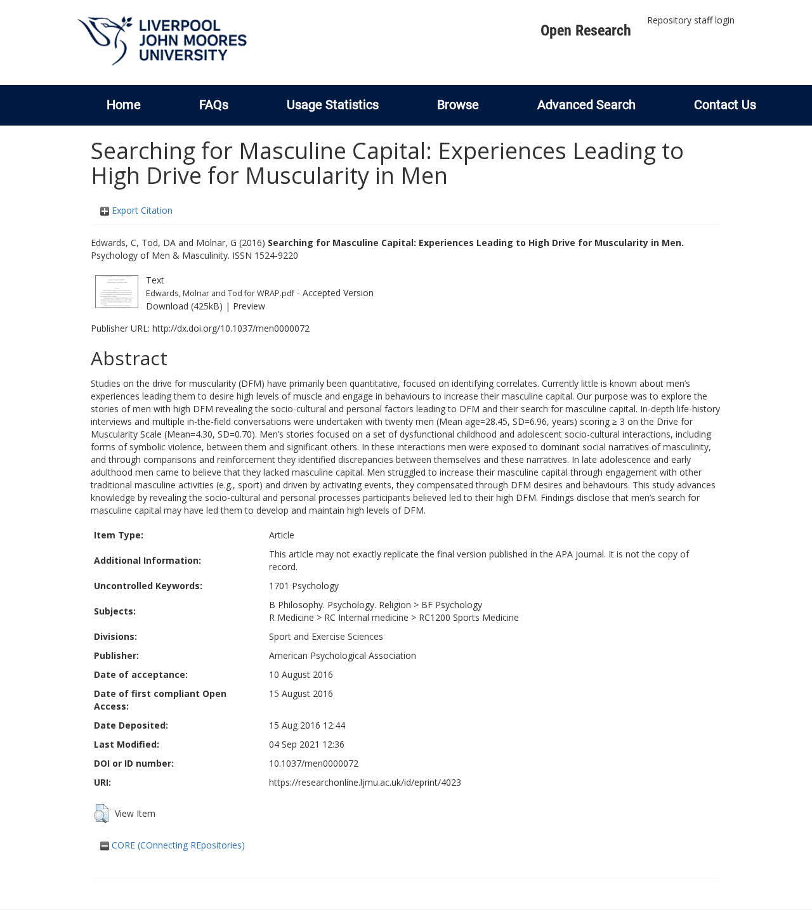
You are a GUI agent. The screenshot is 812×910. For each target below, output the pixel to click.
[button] (101, 813)
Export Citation (141, 210)
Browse (458, 104)
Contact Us (725, 104)
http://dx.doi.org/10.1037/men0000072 (231, 328)
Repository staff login (691, 20)
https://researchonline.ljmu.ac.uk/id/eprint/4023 (365, 782)
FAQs (213, 104)
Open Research (585, 30)
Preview (249, 306)
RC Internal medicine (366, 617)
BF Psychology (451, 605)
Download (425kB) (184, 306)
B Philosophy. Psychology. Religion (340, 605)
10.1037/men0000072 (313, 763)
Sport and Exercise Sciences (326, 636)
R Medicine (291, 617)
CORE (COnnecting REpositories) (177, 845)
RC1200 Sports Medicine (469, 617)
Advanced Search (586, 104)
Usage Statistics (333, 104)
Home (124, 104)
